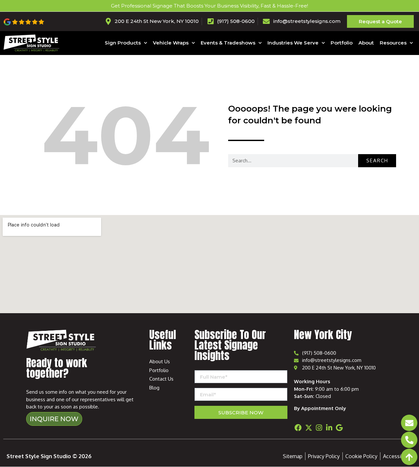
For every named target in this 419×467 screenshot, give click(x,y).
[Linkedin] (329, 427)
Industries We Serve (293, 43)
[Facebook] (298, 427)
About (366, 43)
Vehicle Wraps (171, 43)
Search (377, 160)
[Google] (339, 427)
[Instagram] (319, 427)
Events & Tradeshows (228, 43)
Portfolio (342, 43)
